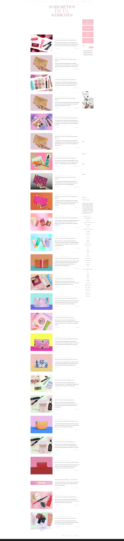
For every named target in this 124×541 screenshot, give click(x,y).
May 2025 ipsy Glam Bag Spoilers (64, 380)
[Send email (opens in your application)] (90, 1)
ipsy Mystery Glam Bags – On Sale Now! (66, 479)
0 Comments (57, 48)
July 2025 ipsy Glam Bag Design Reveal (66, 298)
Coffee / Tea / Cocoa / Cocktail (88, 229)
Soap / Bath (88, 280)
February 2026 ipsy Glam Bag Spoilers (66, 40)
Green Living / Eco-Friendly (88, 244)
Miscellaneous (88, 264)
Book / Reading (88, 224)
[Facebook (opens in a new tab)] (84, 1)
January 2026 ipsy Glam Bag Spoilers (65, 79)
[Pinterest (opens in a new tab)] (86, 1)
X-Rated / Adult (88, 296)
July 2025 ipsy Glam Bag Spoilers (64, 278)
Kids (88, 253)
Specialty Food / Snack (88, 284)
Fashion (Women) (87, 233)
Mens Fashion (88, 258)
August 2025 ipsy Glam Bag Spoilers (65, 238)
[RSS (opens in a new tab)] (88, 1)
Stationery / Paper (88, 289)
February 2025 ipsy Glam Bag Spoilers (66, 497)
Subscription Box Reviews (88, 50)
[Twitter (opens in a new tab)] (83, 1)
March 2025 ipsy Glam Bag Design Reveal (67, 462)
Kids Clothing (88, 251)
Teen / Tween (88, 291)
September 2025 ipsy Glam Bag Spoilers (66, 218)
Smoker (88, 278)
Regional (88, 273)
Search (83, 45)
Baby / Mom (88, 220)
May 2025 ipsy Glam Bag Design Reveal (66, 359)
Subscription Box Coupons (87, 54)
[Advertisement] (55, 26)
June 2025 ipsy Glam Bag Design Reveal (66, 339)
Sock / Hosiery (88, 282)
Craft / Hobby (88, 231)
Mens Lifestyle (88, 262)
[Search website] (92, 1)
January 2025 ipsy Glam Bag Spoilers (65, 518)
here (90, 213)
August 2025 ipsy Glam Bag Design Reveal (67, 258)
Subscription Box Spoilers (66, 38)
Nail (87, 267)
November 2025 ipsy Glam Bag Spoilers (66, 118)
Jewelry (88, 249)
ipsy (55, 38)
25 (75, 535)
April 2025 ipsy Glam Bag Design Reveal (66, 421)
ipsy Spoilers (59, 38)
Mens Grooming (88, 260)
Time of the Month (88, 293)
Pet (87, 271)
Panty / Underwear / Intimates (88, 269)
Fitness (88, 235)
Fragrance (88, 240)
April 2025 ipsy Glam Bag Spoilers (64, 400)
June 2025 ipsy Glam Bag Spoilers (64, 317)
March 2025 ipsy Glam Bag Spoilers (65, 442)
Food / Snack (88, 238)
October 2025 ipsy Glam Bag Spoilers (65, 158)
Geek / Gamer (88, 242)
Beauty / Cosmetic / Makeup (88, 222)
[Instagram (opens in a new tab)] (87, 1)
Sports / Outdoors (88, 287)
